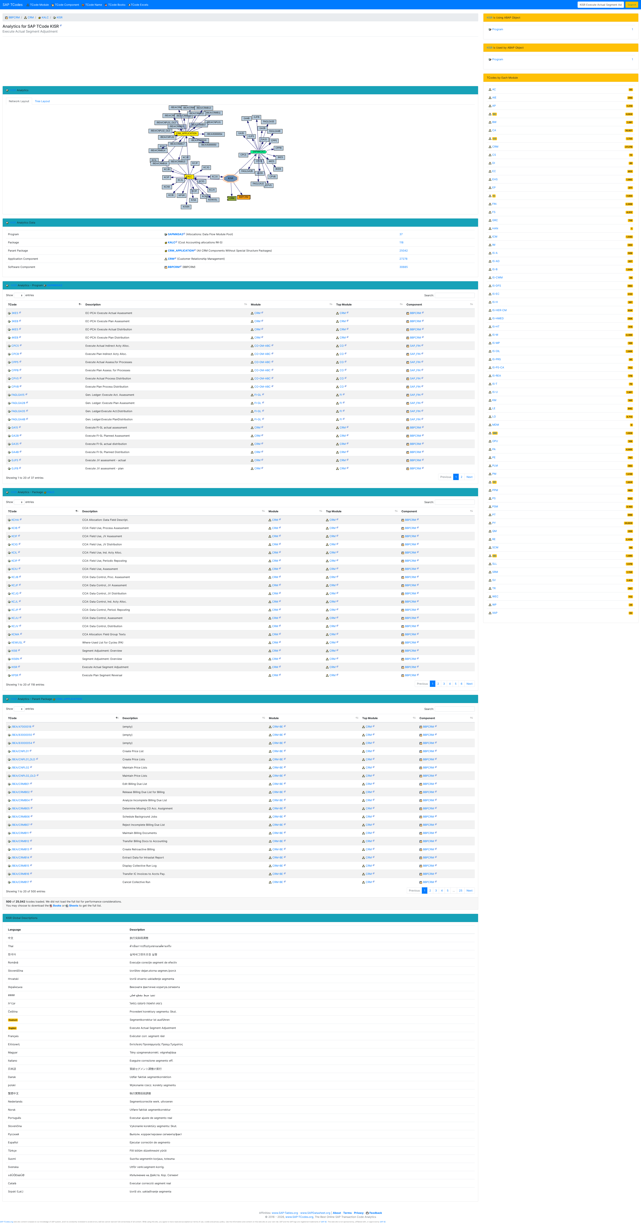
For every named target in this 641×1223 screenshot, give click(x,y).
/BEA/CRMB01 (20, 784)
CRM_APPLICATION (181, 250)
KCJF (15, 585)
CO (342, 345)
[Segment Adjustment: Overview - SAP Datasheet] (19, 650)
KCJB (15, 577)
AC (494, 89)
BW (494, 122)
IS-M (495, 334)
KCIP (14, 560)
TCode (12, 304)
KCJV (15, 626)
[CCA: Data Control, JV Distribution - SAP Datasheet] (20, 592)
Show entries (20, 295)
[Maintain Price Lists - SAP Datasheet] (31, 766)
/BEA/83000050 (22, 734)
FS (493, 212)
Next (470, 477)
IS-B (494, 269)
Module (256, 304)
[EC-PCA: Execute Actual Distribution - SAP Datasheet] (20, 328)
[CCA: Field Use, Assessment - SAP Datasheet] (20, 568)
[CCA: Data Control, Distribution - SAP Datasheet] (20, 625)
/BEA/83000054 (22, 743)
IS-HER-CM (499, 310)
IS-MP (496, 343)
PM (494, 473)
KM (494, 400)
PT (494, 514)
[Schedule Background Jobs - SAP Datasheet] (32, 816)
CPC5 (15, 345)
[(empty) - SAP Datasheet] (33, 726)
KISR (59, 17)
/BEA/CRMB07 (21, 824)
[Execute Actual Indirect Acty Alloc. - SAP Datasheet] (21, 345)
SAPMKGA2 (175, 234)
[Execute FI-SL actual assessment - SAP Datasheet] (20, 426)
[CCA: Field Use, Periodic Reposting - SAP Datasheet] (19, 560)
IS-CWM (497, 277)
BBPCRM (14, 17)
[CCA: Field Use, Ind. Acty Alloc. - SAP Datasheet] (19, 551)
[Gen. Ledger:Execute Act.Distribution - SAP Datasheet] (27, 410)
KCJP (15, 609)
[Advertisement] (103, 61)
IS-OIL (496, 351)
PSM (495, 506)
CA (494, 130)
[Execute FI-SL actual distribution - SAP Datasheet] (21, 443)
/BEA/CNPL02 (20, 767)
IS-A (495, 253)
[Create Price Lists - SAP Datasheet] (37, 758)
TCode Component (66, 4)
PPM (495, 490)
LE (493, 408)
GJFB (15, 468)
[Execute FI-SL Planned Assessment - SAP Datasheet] (21, 435)
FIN (494, 203)
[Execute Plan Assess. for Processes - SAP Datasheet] (20, 369)
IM (493, 244)
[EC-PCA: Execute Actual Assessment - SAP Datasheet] (20, 312)
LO (494, 416)
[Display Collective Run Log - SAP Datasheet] (31, 865)
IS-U (495, 392)
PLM (495, 465)
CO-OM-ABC (262, 345)
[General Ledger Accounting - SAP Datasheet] (263, 394)
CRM (31, 17)
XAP (494, 612)
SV (494, 580)
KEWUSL (17, 642)
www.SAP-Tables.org (285, 1212)
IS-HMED (498, 318)
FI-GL (257, 394)
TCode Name (93, 4)
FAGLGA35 (18, 411)
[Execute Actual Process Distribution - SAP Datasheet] (21, 377)
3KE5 (15, 313)
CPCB (15, 354)
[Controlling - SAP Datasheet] (346, 345)
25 (460, 890)
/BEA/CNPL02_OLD (24, 775)
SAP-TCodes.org (6, 1222)
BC (494, 114)
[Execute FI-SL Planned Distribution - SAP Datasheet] (21, 451)
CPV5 (15, 378)
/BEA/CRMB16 (20, 873)
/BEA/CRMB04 (21, 800)
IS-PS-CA (498, 367)
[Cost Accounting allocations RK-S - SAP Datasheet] (176, 241)
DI (493, 163)
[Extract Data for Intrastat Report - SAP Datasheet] (31, 856)
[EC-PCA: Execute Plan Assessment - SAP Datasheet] (20, 320)
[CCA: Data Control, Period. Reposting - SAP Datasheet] (20, 609)
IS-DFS (496, 285)
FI (341, 394)
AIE (494, 97)
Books (57, 905)
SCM (495, 547)
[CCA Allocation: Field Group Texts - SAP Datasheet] (21, 633)
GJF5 (15, 460)
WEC (495, 596)
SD (494, 555)
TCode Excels (139, 4)
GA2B (15, 435)
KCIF (14, 536)
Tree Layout (42, 101)
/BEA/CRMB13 (20, 849)
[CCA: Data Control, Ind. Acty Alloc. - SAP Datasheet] (20, 601)
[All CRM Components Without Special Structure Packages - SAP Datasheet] (195, 250)
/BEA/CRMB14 (20, 857)
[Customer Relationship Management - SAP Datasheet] (175, 258)
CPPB (15, 370)
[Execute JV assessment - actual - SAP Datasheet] (20, 459)
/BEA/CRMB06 (21, 816)
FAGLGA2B (18, 403)
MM (495, 433)
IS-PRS (496, 359)
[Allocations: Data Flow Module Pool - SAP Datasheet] (184, 233)
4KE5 (15, 329)
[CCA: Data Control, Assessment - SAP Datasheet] (20, 617)
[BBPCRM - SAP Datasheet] (181, 266)
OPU (495, 441)
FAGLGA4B (18, 419)
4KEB (15, 337)
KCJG (15, 593)
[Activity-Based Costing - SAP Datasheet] (272, 345)
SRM (495, 572)
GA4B (15, 452)
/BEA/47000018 (21, 726)
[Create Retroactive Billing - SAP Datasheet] (31, 848)
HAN (495, 228)
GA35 (15, 444)
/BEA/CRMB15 (20, 865)
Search (631, 4)
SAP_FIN (415, 345)
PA (494, 449)
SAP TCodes (13, 5)
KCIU (15, 569)
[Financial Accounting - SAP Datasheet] (344, 394)
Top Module (344, 304)
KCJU (15, 618)
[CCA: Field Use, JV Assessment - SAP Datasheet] (19, 535)
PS (494, 498)
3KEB (15, 321)
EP (494, 187)
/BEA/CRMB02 (21, 792)
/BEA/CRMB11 (20, 833)
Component (414, 304)
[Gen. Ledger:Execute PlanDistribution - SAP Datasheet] (27, 418)
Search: (429, 295)
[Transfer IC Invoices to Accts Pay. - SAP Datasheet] (31, 873)
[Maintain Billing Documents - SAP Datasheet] (31, 832)
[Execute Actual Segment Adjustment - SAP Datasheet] (61, 25)
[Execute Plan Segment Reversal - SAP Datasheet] (20, 674)
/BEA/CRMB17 (20, 882)
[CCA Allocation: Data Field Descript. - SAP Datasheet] (21, 519)
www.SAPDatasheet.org (315, 1212)
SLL (494, 563)
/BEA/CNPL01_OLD (23, 759)
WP (494, 604)
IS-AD (496, 261)
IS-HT (495, 326)
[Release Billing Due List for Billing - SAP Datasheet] (32, 791)
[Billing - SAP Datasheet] (285, 726)
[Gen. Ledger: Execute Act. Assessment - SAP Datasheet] (26, 394)
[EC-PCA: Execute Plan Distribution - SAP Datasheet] (20, 337)
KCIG (15, 544)
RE (494, 539)
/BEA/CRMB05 (21, 808)
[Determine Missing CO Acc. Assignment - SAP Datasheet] (32, 807)
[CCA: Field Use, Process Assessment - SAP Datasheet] (19, 527)
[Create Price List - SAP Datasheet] (31, 750)
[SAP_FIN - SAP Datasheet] (422, 345)
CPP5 (15, 362)
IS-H (495, 302)
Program (497, 29)
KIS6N (15, 658)
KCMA (15, 634)
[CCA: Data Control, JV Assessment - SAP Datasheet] (20, 584)
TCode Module (39, 4)
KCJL (15, 601)
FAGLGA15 (18, 394)
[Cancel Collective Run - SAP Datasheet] (31, 881)
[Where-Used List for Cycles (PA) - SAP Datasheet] (24, 641)
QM (494, 531)
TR (494, 588)
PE (494, 457)
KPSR (15, 675)
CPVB (15, 386)
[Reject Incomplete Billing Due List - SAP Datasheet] (31, 824)
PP (494, 482)
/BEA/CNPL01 (20, 751)
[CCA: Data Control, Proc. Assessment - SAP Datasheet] (20, 576)
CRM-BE (277, 726)
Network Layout (19, 101)
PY (494, 522)
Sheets (73, 905)
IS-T (494, 383)
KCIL (14, 552)
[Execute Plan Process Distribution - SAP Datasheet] (21, 386)
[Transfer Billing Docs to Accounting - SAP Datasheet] (31, 840)
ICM (494, 236)
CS (494, 154)
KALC (45, 17)
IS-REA (496, 375)
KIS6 (14, 650)
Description (93, 304)
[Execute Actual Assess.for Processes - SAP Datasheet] (20, 361)
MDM (495, 424)
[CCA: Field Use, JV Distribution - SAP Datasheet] (20, 543)
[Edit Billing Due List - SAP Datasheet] (31, 783)
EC (494, 171)
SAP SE (324, 1222)
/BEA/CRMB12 (20, 841)
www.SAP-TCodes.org (299, 1216)
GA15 (15, 427)
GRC (495, 220)
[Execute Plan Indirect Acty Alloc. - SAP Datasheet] (21, 353)
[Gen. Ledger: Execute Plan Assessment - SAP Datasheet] (27, 402)
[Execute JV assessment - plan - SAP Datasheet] (20, 467)
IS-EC (495, 293)
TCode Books (116, 4)
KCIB (14, 528)
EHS (495, 179)
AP (494, 105)
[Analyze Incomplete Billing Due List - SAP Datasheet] (32, 799)
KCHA (15, 519)
